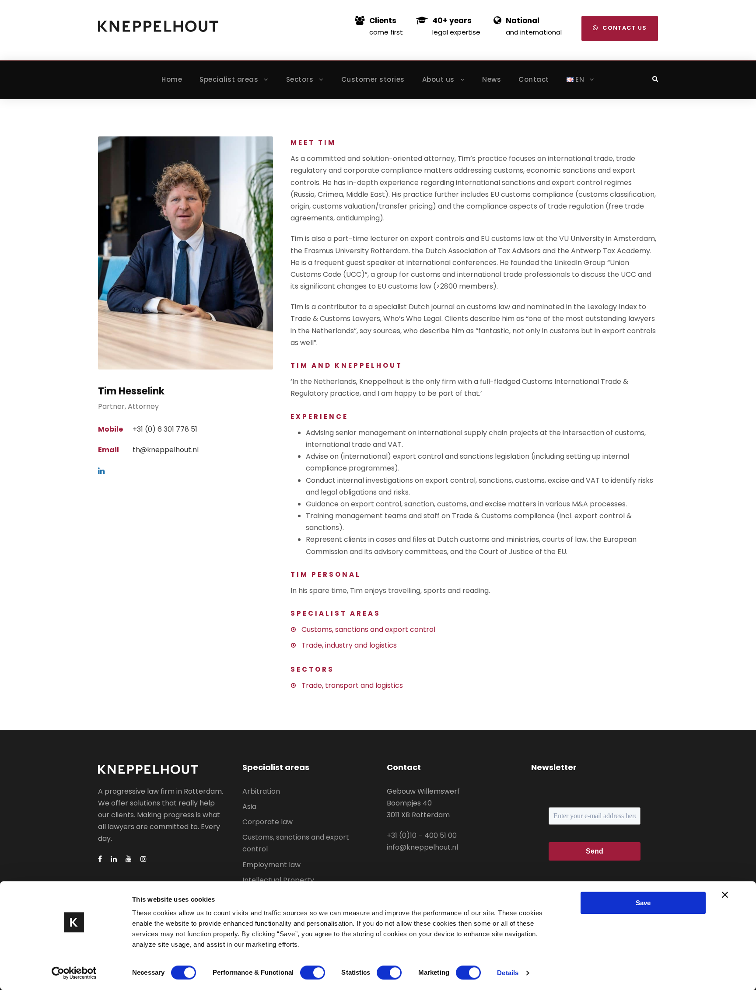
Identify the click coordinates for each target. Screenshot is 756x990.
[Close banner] (725, 895)
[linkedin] (101, 471)
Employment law (271, 865)
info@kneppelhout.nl (422, 847)
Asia (249, 807)
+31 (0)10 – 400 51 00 (422, 835)
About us (438, 79)
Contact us (624, 28)
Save (643, 902)
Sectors (300, 79)
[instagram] (143, 859)
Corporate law (267, 822)
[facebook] (100, 859)
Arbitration (261, 791)
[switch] (312, 973)
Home (171, 79)
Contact (533, 79)
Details (507, 972)
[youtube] (129, 859)
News (491, 79)
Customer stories (373, 79)
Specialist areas (229, 79)
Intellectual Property (278, 880)
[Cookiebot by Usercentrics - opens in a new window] (74, 973)
